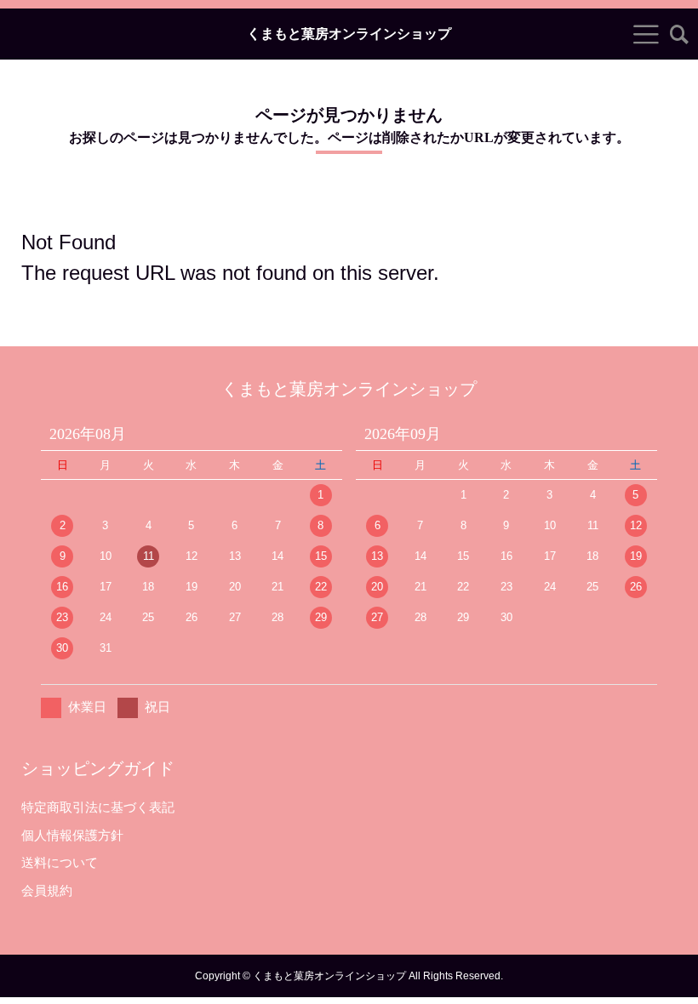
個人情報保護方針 (72, 835)
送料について (59, 862)
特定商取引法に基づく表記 (97, 807)
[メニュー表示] (646, 34)
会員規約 (46, 890)
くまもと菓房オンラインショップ (349, 34)
